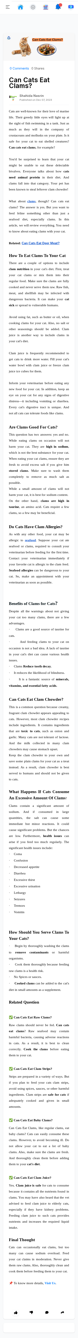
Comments (19, 68)
